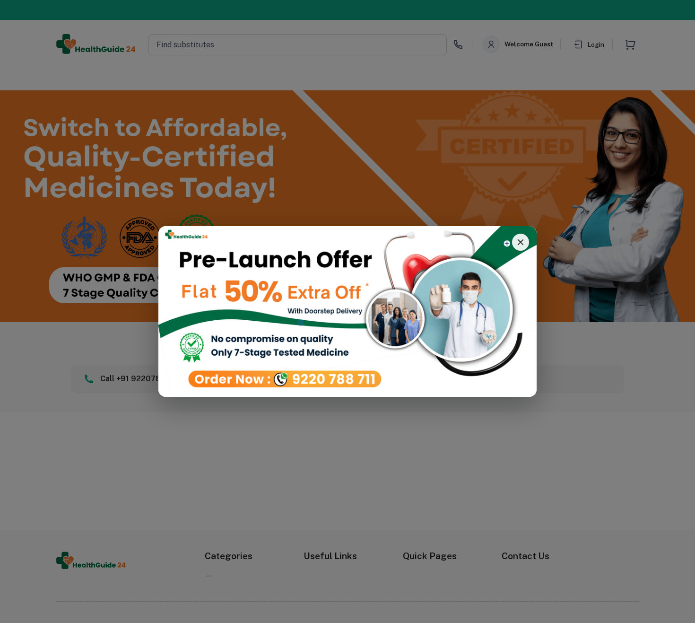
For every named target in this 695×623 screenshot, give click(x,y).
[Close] (520, 242)
